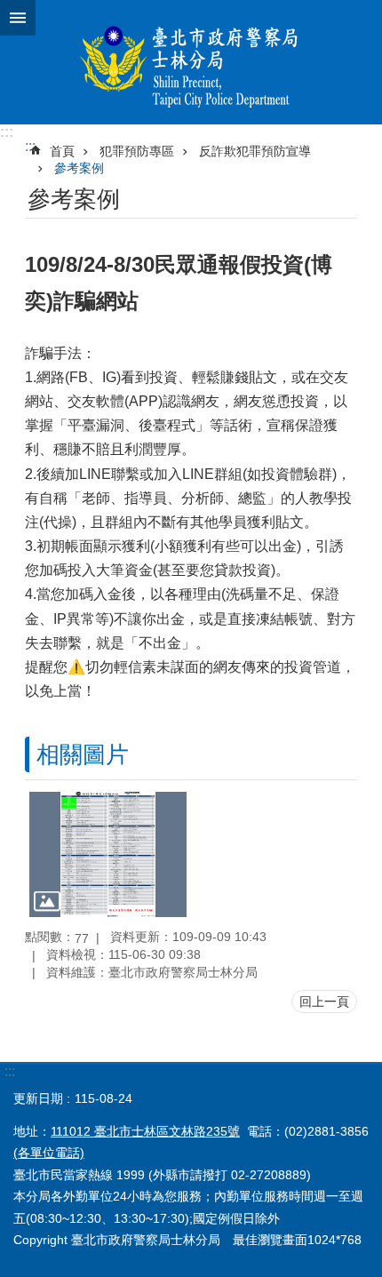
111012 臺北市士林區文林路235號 (145, 1131)
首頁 (62, 151)
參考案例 (79, 168)
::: (6, 132)
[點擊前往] (108, 854)
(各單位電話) (48, 1152)
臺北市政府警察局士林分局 (191, 62)
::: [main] (30, 146)
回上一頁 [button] (324, 1001)
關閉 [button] (18, 18)
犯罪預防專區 (136, 151)
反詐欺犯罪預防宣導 (255, 151)
